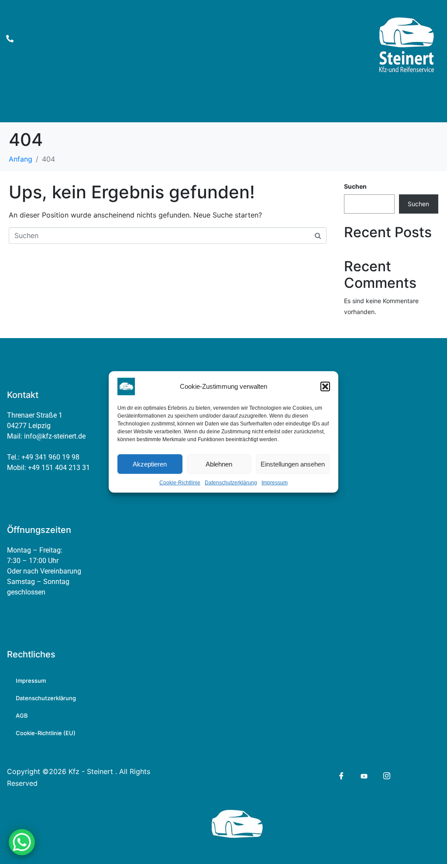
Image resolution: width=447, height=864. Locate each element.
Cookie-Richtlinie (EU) (46, 732)
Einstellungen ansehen (293, 463)
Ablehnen (219, 463)
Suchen (355, 186)
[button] (325, 386)
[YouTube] (363, 775)
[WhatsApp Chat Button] (22, 842)
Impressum (274, 483)
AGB (22, 715)
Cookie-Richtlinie (179, 483)
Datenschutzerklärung (231, 483)
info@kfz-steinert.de (55, 436)
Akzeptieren (150, 463)
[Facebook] (340, 776)
